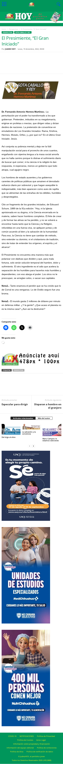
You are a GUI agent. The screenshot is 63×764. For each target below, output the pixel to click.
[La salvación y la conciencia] (31, 426)
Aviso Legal (41, 740)
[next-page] (33, 446)
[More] (48, 65)
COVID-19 (12, 736)
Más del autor (44, 418)
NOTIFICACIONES (27, 736)
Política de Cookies (25, 740)
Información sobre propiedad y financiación (31, 744)
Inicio (4, 29)
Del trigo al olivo (9, 437)
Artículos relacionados (23, 418)
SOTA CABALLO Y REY (22, 32)
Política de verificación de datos (39, 751)
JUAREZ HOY (10, 49)
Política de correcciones (47, 747)
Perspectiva (13, 29)
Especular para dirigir (15, 404)
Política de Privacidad (46, 736)
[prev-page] (29, 446)
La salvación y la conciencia (29, 433)
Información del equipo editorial (20, 747)
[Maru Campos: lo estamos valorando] (51, 430)
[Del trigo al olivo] (11, 429)
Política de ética (16, 751)
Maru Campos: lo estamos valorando (50, 439)
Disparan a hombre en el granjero (47, 406)
